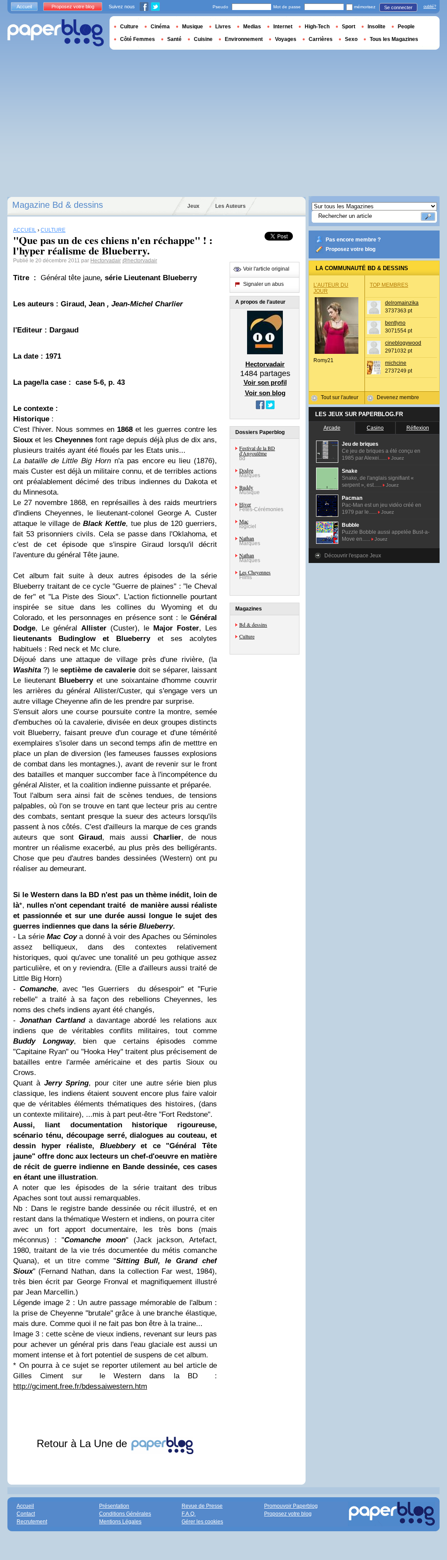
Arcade (331, 428)
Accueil (24, 6)
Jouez (397, 458)
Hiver (245, 504)
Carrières (321, 39)
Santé (174, 39)
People (406, 27)
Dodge (246, 470)
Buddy (246, 487)
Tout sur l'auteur (339, 397)
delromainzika (402, 303)
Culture (246, 636)
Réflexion (417, 428)
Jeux (193, 206)
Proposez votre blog (350, 249)
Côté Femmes (137, 39)
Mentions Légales (120, 1522)
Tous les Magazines (394, 39)
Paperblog (55, 33)
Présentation (114, 1506)
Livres (223, 27)
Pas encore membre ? (353, 240)
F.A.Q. (189, 1514)
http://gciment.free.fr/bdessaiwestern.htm (80, 1386)
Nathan (246, 538)
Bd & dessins (253, 624)
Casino (375, 428)
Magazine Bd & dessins (57, 205)
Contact (26, 1514)
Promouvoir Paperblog (291, 1506)
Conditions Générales (125, 1514)
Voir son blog (265, 393)
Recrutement (32, 1522)
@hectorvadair (139, 261)
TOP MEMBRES (389, 285)
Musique (192, 27)
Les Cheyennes (255, 572)
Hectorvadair (105, 261)
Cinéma (160, 27)
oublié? (429, 6)
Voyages (285, 39)
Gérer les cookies (202, 1522)
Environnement (244, 39)
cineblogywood (403, 343)
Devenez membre (398, 397)
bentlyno (395, 323)
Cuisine (203, 39)
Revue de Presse (202, 1506)
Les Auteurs (230, 206)
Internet (282, 27)
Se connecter (398, 7)
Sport (348, 27)
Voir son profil (265, 382)
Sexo (351, 39)
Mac (243, 521)
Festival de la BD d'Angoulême (257, 450)
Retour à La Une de (83, 1443)
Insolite (376, 27)
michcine (395, 363)
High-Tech (317, 27)
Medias (252, 27)
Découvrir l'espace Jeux (352, 556)
